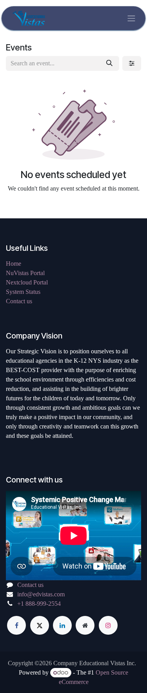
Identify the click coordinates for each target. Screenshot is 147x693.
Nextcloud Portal (27, 282)
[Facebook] (16, 625)
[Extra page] (85, 625)
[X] (39, 625)
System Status (23, 291)
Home (13, 263)
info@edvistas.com (41, 594)
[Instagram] (108, 625)
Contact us (19, 301)
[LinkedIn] (62, 625)
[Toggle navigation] (131, 18)
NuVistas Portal (25, 273)
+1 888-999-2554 (39, 603)
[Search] (109, 63)
